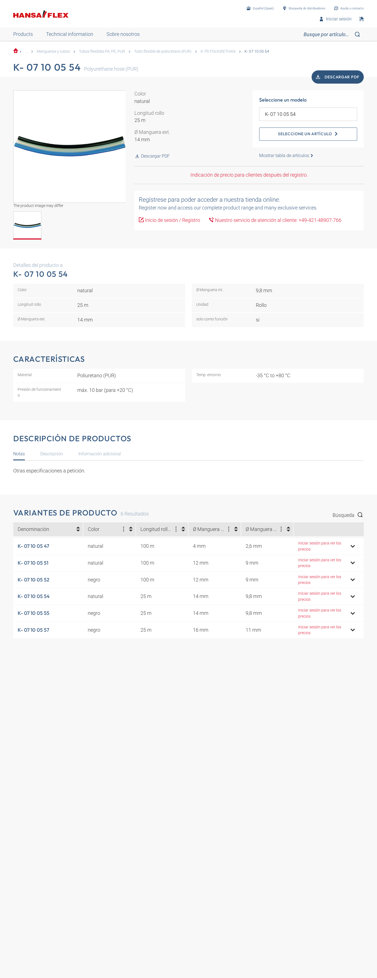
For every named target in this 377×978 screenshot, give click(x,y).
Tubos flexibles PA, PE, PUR (102, 51)
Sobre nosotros (123, 34)
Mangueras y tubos (53, 51)
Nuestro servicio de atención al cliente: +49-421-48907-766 (277, 220)
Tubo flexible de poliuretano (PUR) (163, 51)
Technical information (69, 34)
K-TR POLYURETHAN (218, 51)
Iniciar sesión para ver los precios (319, 546)
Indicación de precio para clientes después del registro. (249, 175)
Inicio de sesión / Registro (172, 220)
